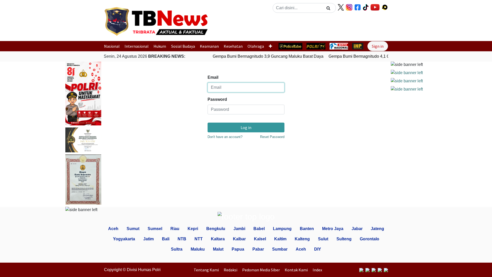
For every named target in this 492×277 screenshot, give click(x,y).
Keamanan (209, 46)
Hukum (159, 46)
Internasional (137, 46)
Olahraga (256, 46)
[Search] (328, 8)
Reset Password (272, 137)
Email (213, 77)
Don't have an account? (225, 137)
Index (317, 269)
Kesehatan (233, 46)
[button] (226, 26)
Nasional (112, 46)
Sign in (378, 46)
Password (217, 99)
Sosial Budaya (183, 46)
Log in (246, 127)
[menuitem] (207, 270)
